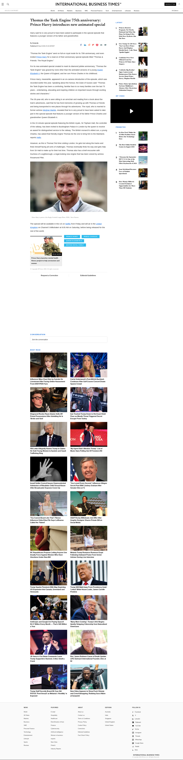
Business (79, 11)
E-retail (53, 712)
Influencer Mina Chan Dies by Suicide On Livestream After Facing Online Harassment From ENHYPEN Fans (47, 381)
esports (53, 738)
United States (109, 725)
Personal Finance (96, 11)
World (53, 11)
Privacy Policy (82, 722)
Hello (39, 137)
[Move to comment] (105, 45)
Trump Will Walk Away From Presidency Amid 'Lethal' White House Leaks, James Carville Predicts (88, 589)
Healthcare (54, 718)
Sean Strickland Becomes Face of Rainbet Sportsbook (127, 171)
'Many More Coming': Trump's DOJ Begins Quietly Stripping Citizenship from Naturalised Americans (88, 624)
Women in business (57, 735)
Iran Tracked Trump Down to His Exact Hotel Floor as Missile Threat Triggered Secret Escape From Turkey (88, 416)
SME (86, 11)
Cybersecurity (55, 728)
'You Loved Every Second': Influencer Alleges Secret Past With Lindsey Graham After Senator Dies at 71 (88, 485)
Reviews (136, 11)
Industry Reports (56, 749)
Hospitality (54, 715)
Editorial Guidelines (88, 275)
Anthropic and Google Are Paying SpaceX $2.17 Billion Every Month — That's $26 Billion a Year (48, 624)
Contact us (81, 715)
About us (80, 712)
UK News (61, 11)
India (106, 715)
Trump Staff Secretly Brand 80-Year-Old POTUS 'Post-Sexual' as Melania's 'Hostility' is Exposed (48, 693)
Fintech (53, 745)
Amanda (35, 43)
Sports (26, 742)
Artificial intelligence (57, 732)
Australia (107, 712)
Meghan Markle (49, 110)
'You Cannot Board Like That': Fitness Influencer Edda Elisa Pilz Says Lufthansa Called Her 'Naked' (47, 520)
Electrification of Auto (57, 722)
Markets (69, 11)
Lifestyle (128, 11)
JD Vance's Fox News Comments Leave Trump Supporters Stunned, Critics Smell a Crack (47, 659)
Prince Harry (41, 57)
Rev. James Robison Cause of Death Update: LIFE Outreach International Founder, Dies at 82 (88, 659)
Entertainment (117, 11)
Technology (27, 732)
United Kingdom (110, 722)
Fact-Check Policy (83, 735)
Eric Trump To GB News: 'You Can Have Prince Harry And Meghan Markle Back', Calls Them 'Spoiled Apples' (128, 48)
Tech (107, 11)
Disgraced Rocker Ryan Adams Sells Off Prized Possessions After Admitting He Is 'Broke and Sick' (46, 416)
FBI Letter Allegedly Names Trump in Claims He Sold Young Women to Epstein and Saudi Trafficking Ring (48, 451)
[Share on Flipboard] (93, 45)
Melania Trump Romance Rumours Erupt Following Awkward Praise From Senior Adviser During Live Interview (86, 555)
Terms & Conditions (84, 718)
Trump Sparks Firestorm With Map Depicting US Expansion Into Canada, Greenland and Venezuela (48, 589)
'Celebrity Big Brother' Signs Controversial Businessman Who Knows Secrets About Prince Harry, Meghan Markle (128, 74)
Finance (53, 725)
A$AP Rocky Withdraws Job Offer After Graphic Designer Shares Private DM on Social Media (86, 520)
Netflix (68, 224)
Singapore (108, 718)
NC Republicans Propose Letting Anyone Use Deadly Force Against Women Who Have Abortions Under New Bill (48, 555)
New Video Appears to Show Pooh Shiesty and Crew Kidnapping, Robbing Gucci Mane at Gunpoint (87, 693)
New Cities (54, 742)
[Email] (101, 45)
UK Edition (175, 11)
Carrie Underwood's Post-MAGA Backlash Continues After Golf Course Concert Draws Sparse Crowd (87, 381)
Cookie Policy (82, 725)
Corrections (81, 728)
